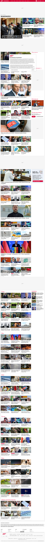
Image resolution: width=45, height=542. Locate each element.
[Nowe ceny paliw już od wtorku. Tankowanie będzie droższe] (16, 126)
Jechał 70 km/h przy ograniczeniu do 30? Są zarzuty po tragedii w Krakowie (16, 143)
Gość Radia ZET (35, 99)
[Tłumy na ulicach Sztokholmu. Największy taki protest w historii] (16, 357)
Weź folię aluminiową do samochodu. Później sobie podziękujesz (25, 107)
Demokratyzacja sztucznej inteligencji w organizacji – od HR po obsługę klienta (25, 476)
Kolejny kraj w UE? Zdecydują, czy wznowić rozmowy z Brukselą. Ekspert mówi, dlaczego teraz (5, 274)
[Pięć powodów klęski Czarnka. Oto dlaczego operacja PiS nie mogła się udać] (16, 270)
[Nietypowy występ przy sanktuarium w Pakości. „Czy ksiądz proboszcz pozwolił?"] (16, 295)
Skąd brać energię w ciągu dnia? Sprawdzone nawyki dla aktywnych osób (25, 466)
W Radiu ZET (9, 529)
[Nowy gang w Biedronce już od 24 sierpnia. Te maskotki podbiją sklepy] (16, 224)
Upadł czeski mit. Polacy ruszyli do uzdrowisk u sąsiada (25, 412)
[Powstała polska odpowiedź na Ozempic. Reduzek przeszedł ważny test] (26, 513)
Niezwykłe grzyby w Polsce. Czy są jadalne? (25, 153)
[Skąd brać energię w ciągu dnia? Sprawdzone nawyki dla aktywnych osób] (26, 462)
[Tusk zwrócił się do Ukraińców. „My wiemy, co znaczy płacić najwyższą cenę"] (16, 90)
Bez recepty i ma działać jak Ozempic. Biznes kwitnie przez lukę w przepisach (5, 508)
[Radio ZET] (2, 1)
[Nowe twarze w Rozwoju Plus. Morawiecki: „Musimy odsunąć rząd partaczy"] (16, 440)
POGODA (31, 529)
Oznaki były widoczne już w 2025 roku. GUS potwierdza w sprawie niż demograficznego (25, 117)
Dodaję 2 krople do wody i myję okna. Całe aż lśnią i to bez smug (15, 153)
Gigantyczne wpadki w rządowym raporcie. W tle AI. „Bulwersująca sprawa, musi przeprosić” (5, 454)
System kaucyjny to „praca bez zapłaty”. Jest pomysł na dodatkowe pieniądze (15, 193)
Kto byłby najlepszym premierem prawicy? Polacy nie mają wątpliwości (16, 264)
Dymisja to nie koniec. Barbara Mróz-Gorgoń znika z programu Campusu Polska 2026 (15, 117)
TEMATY (2, 529)
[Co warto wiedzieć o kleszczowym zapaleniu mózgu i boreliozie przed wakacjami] (6, 481)
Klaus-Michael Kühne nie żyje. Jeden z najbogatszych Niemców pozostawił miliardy (5, 71)
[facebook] (2, 536)
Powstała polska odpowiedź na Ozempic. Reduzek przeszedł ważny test (26, 518)
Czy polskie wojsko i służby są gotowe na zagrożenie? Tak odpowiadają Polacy (15, 434)
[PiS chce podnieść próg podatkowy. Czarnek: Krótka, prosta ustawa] (26, 224)
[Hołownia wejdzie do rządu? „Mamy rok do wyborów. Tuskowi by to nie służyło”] (6, 440)
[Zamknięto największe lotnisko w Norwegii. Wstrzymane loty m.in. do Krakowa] (6, 366)
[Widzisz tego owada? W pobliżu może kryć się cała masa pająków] (26, 198)
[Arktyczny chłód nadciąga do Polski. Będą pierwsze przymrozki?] (16, 234)
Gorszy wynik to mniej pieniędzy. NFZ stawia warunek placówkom (15, 518)
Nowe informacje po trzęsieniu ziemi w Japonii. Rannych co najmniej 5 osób (25, 371)
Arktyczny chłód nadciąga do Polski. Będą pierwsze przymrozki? (15, 238)
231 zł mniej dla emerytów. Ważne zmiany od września (5, 412)
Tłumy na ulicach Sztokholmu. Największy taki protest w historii (15, 361)
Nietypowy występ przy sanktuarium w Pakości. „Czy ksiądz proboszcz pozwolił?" (15, 300)
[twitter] (3, 536)
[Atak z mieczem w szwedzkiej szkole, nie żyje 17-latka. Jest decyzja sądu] (26, 357)
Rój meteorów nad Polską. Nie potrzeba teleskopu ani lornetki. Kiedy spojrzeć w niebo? (25, 486)
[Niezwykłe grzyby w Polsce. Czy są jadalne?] (26, 149)
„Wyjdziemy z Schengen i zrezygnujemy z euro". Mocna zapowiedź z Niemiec (15, 254)
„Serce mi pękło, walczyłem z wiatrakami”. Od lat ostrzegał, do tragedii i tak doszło (25, 193)
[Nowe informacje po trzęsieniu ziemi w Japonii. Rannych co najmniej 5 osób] (26, 366)
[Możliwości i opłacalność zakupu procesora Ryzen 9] (16, 472)
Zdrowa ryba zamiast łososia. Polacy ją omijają (5, 202)
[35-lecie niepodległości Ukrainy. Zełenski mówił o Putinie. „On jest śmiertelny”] (16, 211)
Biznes (2, 374)
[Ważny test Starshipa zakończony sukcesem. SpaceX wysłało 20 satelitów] (6, 462)
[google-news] (6, 536)
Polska (2, 291)
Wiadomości (6, 0)
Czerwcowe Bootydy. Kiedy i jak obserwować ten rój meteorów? (15, 466)
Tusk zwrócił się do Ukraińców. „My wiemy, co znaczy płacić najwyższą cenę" (13, 97)
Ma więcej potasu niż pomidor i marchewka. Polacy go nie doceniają (16, 71)
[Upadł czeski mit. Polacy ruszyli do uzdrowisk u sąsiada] (26, 408)
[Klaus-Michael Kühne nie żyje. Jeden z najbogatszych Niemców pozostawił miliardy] (6, 67)
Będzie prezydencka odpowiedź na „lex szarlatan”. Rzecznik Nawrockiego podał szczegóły (25, 454)
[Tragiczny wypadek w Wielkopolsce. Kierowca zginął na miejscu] (26, 270)
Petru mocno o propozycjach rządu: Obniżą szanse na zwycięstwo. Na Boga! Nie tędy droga (37, 108)
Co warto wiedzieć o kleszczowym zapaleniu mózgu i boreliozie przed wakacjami (5, 486)
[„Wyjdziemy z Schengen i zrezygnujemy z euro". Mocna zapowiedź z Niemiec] (16, 247)
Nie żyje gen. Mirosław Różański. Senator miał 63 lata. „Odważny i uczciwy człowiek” (16, 202)
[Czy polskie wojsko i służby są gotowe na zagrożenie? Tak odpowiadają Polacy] (16, 430)
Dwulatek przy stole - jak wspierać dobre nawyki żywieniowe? (15, 486)
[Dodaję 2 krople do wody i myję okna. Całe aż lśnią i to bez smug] (16, 149)
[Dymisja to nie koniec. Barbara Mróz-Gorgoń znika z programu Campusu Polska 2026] (16, 113)
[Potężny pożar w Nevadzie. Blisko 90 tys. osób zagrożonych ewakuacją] (6, 347)
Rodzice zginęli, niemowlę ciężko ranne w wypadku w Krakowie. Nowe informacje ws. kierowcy (5, 229)
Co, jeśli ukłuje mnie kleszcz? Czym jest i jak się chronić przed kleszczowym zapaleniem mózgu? (5, 496)
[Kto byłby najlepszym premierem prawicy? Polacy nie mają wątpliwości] (16, 260)
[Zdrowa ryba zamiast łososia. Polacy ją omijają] (6, 198)
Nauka (2, 458)
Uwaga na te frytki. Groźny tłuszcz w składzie (25, 71)
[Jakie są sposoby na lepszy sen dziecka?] (6, 472)
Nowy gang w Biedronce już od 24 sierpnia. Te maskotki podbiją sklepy (15, 228)
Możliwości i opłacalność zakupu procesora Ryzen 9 (15, 476)
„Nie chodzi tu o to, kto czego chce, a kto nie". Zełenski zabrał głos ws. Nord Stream (5, 361)
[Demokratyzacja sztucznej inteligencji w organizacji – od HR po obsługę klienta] (26, 472)
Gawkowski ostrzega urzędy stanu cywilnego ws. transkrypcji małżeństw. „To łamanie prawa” (5, 82)
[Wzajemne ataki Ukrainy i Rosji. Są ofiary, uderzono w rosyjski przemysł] (26, 347)
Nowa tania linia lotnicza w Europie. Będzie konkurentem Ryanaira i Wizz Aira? (5, 193)
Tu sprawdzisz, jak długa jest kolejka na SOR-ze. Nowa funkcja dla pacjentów (25, 81)
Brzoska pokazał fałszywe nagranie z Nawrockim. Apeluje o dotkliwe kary (25, 143)
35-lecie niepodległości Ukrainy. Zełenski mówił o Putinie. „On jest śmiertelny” (15, 218)
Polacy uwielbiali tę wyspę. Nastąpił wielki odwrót (15, 412)
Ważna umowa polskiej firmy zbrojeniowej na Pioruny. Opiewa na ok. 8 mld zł (8, 62)
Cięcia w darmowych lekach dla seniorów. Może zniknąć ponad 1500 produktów (15, 183)
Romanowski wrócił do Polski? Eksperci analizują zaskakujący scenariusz (15, 454)
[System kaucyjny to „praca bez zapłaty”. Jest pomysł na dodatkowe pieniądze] (16, 188)
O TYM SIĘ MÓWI (24, 529)
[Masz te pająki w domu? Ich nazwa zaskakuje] (6, 234)
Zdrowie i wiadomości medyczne (8, 499)
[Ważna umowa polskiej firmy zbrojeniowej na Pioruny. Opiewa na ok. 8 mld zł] (8, 56)
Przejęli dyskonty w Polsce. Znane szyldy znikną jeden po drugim (5, 107)
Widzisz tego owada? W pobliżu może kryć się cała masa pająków (25, 202)
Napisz (34, 116)
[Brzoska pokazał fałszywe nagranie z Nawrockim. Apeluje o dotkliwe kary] (26, 139)
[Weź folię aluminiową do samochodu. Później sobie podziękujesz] (26, 103)
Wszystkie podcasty (37, 68)
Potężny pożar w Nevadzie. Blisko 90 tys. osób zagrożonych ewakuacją (5, 351)
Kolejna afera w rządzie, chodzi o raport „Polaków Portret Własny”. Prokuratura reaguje (25, 435)
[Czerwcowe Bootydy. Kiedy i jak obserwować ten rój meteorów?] (16, 462)
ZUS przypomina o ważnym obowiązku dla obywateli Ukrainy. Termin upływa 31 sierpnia (25, 265)
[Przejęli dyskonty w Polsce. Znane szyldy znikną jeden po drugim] (6, 103)
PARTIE (16, 529)
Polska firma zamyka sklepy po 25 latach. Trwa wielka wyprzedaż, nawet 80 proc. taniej (15, 82)
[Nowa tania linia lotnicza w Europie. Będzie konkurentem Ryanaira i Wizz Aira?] (6, 188)
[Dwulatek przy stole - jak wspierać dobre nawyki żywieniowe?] (16, 481)
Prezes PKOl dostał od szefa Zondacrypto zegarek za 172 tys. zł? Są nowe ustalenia (5, 153)
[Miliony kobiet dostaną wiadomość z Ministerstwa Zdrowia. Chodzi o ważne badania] (6, 139)
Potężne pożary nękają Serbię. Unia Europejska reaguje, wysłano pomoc (15, 371)
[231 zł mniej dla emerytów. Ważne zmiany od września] (6, 408)
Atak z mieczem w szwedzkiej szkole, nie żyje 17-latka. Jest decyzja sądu (25, 361)
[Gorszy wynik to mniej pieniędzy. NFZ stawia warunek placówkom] (16, 513)
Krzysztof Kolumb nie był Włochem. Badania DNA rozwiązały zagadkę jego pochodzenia (15, 496)
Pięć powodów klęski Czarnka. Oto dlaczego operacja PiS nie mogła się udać (15, 274)
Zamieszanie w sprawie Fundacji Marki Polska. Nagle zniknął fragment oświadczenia (5, 117)
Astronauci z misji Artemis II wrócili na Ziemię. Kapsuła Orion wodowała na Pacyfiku (25, 496)
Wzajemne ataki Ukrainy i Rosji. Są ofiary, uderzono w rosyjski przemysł (25, 351)
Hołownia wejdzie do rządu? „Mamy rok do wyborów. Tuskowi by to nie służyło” (5, 445)
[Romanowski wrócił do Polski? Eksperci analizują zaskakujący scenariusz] (16, 450)
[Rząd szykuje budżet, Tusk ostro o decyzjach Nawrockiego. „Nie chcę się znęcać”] (26, 440)
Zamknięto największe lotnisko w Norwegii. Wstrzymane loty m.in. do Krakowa (5, 371)
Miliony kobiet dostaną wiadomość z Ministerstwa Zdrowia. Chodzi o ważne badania (5, 144)
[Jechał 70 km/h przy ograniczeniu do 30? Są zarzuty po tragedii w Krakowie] (16, 139)
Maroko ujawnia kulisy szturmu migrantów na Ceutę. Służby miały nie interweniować (15, 351)
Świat (2, 333)
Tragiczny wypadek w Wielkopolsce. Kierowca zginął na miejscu (26, 274)
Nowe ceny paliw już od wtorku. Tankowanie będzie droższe (13, 133)
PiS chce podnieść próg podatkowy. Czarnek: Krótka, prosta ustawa (25, 228)
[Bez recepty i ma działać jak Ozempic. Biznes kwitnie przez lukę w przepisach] (6, 504)
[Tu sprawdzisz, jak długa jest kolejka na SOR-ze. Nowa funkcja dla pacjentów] (26, 77)
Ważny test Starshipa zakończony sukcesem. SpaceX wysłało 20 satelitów (5, 466)
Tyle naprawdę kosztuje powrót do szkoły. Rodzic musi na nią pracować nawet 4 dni (16, 107)
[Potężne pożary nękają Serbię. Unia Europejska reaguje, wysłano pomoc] (16, 366)
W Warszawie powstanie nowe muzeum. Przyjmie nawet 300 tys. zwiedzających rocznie (25, 238)
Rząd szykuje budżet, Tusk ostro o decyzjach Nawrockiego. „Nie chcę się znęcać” (25, 445)
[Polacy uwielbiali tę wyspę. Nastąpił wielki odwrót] (16, 408)
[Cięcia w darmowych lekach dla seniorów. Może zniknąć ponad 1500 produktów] (16, 175)
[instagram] (5, 536)
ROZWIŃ (22, 531)
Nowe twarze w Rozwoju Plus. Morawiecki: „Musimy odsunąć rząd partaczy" (15, 444)
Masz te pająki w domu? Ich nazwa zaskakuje (5, 238)
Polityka (3, 416)
